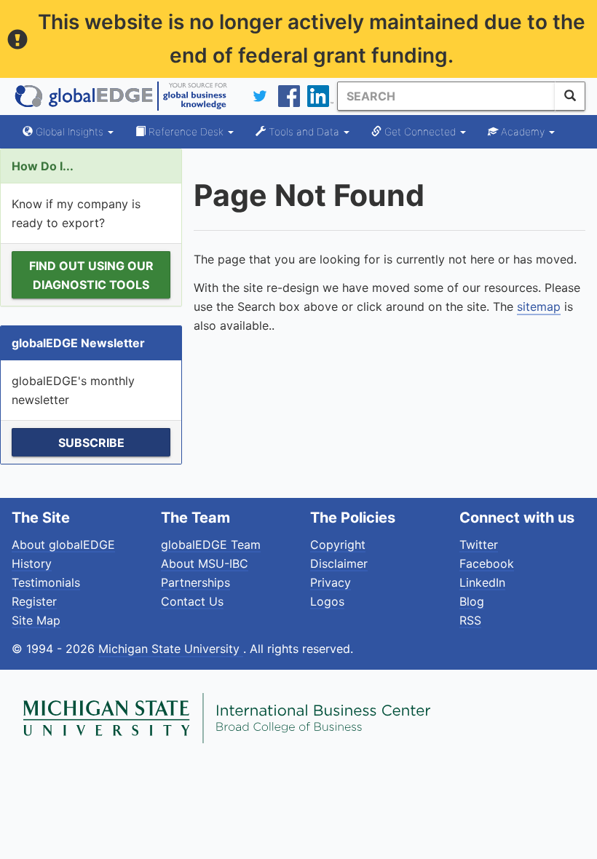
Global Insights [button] (69, 131)
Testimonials (46, 582)
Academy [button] (522, 131)
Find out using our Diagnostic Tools (91, 275)
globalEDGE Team (211, 544)
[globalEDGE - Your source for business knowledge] (121, 96)
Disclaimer (339, 563)
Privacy (330, 582)
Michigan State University (170, 648)
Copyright (337, 544)
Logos (327, 601)
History (32, 563)
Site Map (36, 620)
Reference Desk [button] (186, 131)
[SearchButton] (570, 96)
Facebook (486, 563)
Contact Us (192, 601)
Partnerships (195, 582)
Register (34, 601)
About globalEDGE (63, 544)
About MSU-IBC (204, 563)
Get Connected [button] (420, 131)
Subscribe (91, 442)
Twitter (478, 544)
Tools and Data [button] (304, 131)
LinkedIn (482, 582)
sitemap (539, 306)
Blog (471, 601)
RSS (470, 620)
